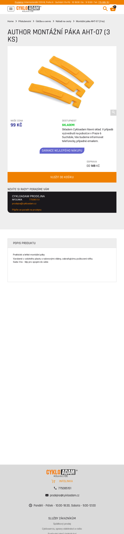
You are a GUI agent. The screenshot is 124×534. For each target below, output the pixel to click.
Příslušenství (24, 21)
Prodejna (19, 2)
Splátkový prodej (62, 523)
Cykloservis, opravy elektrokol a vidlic (62, 528)
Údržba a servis (43, 21)
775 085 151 (103, 2)
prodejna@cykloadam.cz (24, 203)
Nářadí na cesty (63, 21)
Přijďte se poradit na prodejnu (26, 209)
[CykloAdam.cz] (28, 8)
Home (11, 21)
